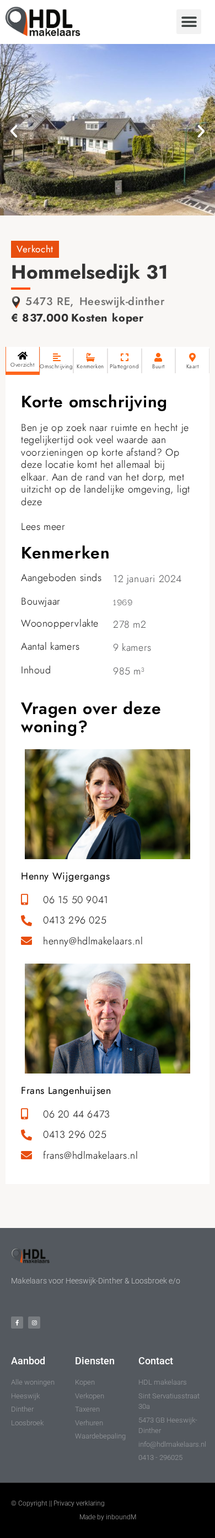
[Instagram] (34, 1322)
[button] (188, 21)
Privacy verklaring (79, 1503)
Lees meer (43, 526)
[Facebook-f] (17, 1322)
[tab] (23, 361)
